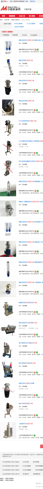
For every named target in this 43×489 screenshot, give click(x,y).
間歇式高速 (26, 60)
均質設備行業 (36, 474)
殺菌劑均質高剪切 (28, 302)
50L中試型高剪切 (27, 121)
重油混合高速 (26, 101)
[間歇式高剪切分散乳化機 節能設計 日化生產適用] (8, 249)
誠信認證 (15, 35)
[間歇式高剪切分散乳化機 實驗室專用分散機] (8, 269)
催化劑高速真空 (27, 363)
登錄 (27, 1)
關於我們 (38, 483)
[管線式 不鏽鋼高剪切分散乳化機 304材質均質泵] (8, 208)
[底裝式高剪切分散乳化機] (8, 87)
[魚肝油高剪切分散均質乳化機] (8, 329)
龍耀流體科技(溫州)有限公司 (26, 49)
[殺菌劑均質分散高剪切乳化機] (8, 309)
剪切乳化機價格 (18, 24)
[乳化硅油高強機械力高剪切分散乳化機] (8, 168)
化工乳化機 (26, 462)
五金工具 (22, 16)
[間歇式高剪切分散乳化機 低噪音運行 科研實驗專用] (8, 228)
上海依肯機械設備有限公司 (26, 435)
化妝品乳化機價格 (19, 27)
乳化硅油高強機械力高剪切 (30, 161)
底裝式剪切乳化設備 (26, 383)
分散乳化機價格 (9, 478)
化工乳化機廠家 (27, 470)
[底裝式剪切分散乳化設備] (8, 390)
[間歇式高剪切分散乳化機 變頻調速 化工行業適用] (8, 188)
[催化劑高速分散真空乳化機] (8, 370)
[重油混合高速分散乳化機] (8, 107)
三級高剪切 (26, 424)
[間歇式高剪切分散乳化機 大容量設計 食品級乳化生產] (8, 289)
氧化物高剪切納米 (28, 343)
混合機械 (24, 43)
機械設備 (12, 16)
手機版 (4, 1)
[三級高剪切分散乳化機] (8, 430)
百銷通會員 (6, 35)
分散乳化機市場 (15, 20)
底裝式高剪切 (26, 80)
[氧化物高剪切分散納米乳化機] (8, 349)
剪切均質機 (36, 462)
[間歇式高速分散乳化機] (8, 67)
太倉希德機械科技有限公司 (26, 72)
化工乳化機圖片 (27, 466)
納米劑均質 (26, 403)
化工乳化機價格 (31, 24)
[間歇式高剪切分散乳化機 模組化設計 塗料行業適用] (8, 47)
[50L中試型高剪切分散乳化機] (8, 127)
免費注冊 (32, 1)
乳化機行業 (26, 474)
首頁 (3, 16)
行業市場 (27, 9)
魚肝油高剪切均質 (28, 323)
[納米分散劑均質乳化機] (8, 410)
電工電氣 (32, 16)
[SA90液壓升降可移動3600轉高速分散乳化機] (8, 148)
